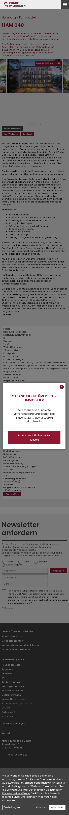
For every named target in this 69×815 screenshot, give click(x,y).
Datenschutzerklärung (16, 793)
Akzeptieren (57, 807)
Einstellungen (12, 807)
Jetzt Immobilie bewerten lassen (34, 438)
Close (61, 387)
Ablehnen (41, 807)
